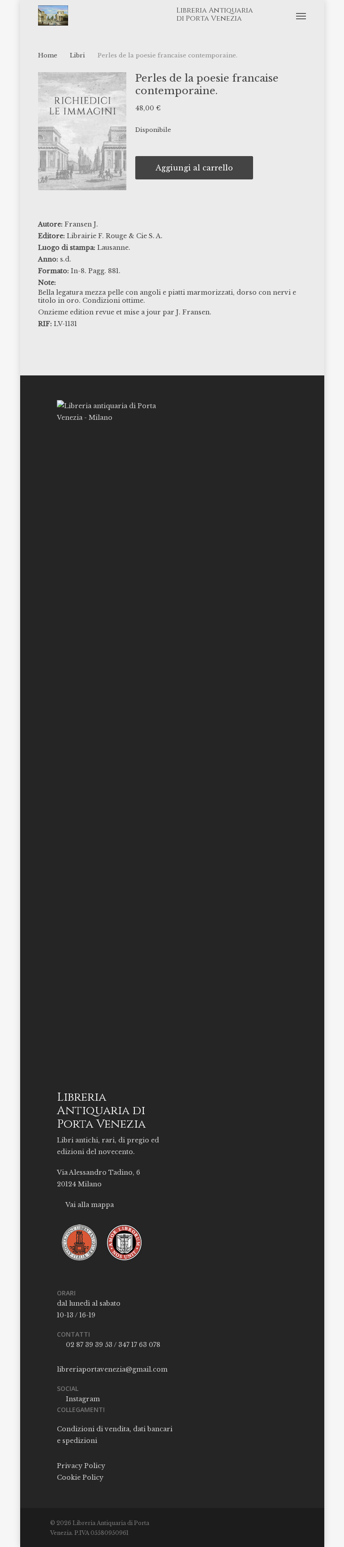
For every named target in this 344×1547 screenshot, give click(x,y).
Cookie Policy (80, 1477)
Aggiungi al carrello (194, 167)
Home (47, 55)
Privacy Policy (81, 1466)
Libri (77, 55)
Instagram (82, 1399)
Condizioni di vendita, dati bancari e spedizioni (114, 1435)
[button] (301, 15)
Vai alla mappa (89, 1205)
